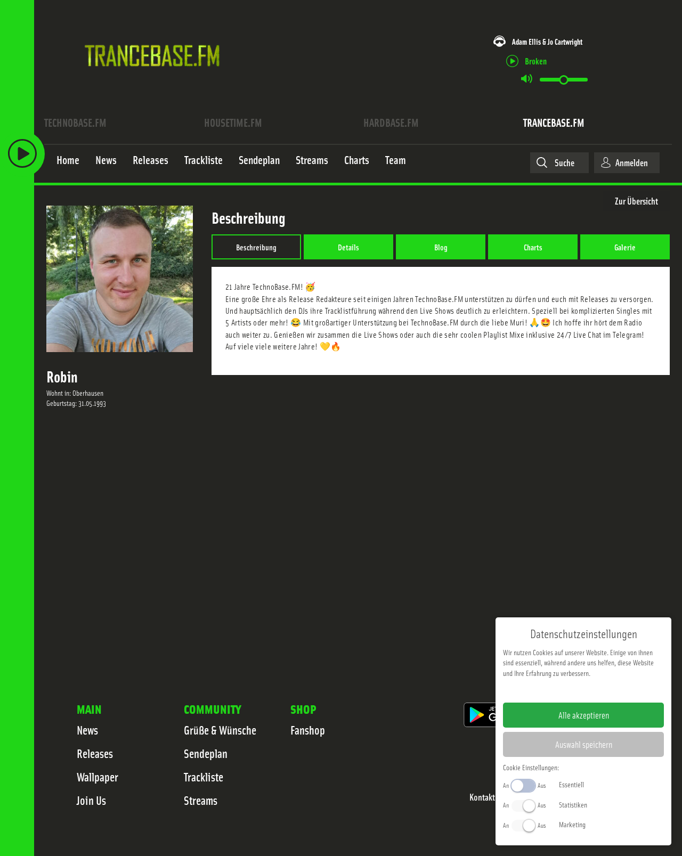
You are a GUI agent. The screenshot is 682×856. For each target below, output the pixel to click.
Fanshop (307, 730)
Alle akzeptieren (583, 715)
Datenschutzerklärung (601, 690)
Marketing (572, 824)
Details (348, 246)
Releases (95, 753)
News (87, 730)
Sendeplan (206, 753)
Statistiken (573, 804)
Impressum (551, 690)
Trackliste (203, 777)
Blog (441, 246)
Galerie (625, 246)
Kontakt (482, 797)
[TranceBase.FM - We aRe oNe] (156, 81)
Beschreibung (256, 246)
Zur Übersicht (636, 200)
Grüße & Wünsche (220, 730)
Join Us (91, 800)
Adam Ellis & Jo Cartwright (547, 41)
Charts (533, 246)
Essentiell (571, 784)
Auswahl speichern (583, 744)
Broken (536, 60)
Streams (200, 800)
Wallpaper (97, 777)
